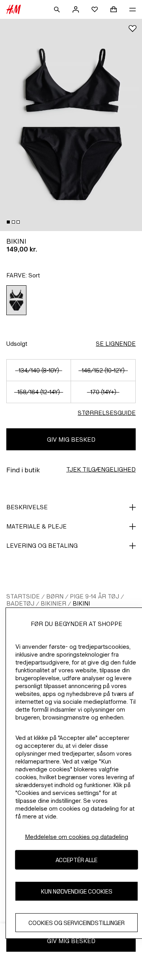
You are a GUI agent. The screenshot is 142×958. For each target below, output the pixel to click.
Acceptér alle (76, 860)
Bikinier (53, 603)
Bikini (81, 603)
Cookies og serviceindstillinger (76, 922)
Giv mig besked (71, 439)
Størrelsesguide (107, 412)
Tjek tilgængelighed (101, 469)
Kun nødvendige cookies (76, 891)
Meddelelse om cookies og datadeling (76, 836)
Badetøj (20, 603)
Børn (55, 596)
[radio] (16, 300)
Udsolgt (16, 343)
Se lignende (116, 343)
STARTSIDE (23, 596)
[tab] (8, 222)
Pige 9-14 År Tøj (94, 596)
